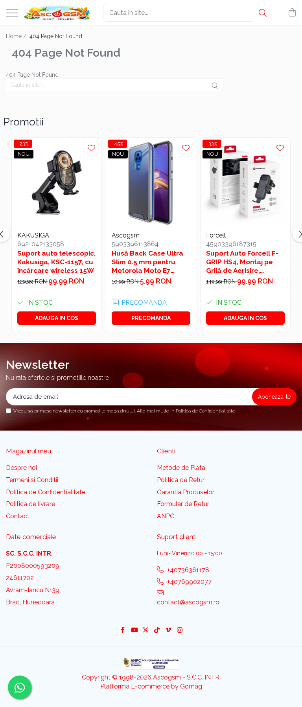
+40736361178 (187, 570)
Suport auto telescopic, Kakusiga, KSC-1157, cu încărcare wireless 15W (56, 261)
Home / (17, 36)
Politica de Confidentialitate (205, 411)
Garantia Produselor (185, 492)
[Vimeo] (168, 630)
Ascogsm (126, 235)
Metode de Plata (181, 467)
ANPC (165, 516)
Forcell (216, 235)
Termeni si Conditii (32, 480)
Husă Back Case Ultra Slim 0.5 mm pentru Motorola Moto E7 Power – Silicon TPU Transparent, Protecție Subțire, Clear (149, 262)
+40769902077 (189, 581)
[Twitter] (145, 630)
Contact (17, 516)
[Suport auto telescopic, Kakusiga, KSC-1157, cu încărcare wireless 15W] (56, 182)
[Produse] (12, 13)
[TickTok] (157, 630)
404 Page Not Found (55, 36)
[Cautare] (262, 13)
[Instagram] (180, 630)
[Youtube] (134, 630)
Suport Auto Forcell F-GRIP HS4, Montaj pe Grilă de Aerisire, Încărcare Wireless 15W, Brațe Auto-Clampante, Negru (242, 262)
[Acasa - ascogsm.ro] (57, 13)
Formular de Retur (183, 504)
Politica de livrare (30, 504)
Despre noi (21, 467)
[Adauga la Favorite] (91, 148)
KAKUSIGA (33, 235)
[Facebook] (123, 630)
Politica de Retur (180, 480)
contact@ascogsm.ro (188, 602)
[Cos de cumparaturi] (292, 13)
